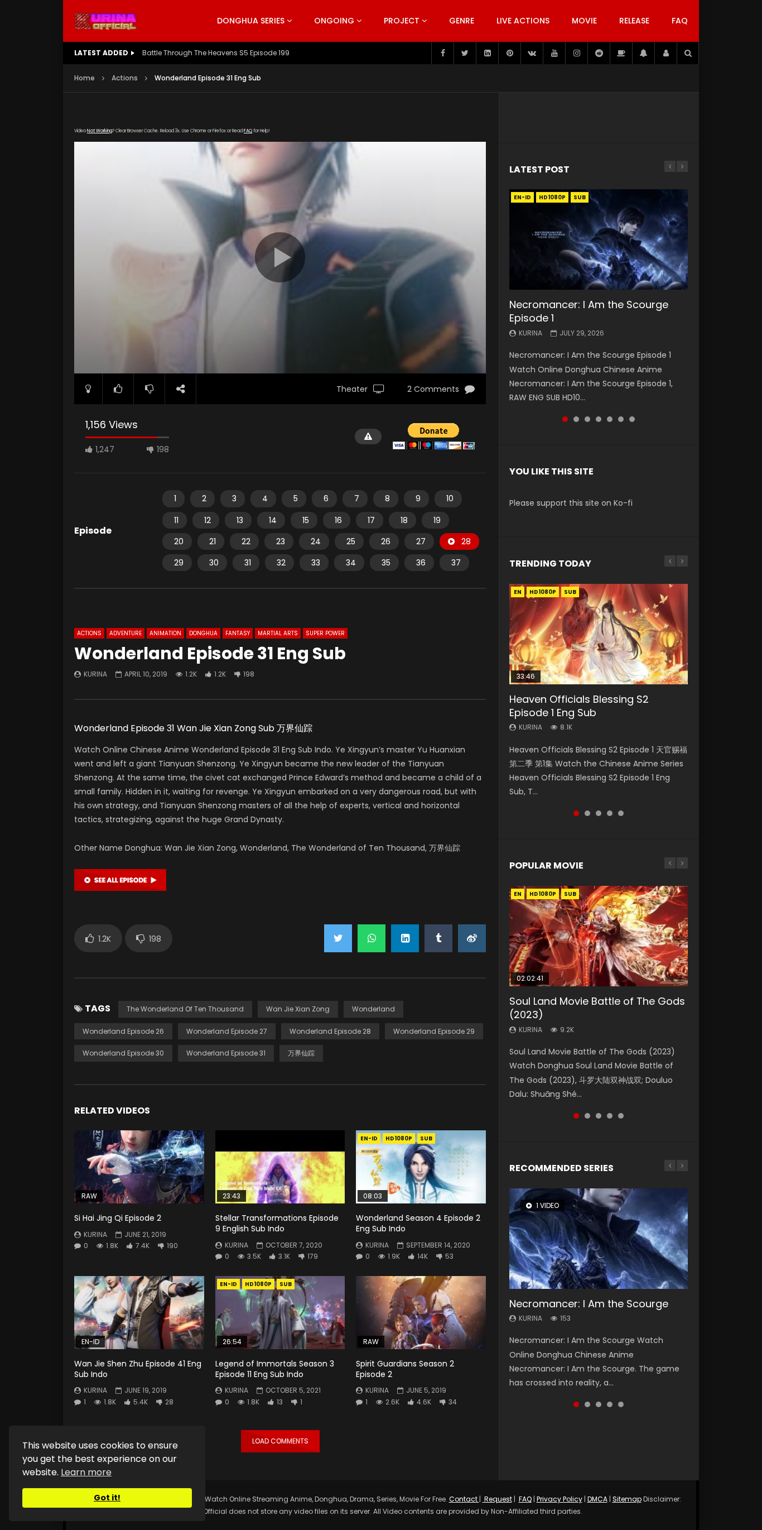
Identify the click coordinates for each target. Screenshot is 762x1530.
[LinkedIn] (487, 53)
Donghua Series (250, 20)
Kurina (95, 674)
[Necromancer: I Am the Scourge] (598, 1238)
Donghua (203, 633)
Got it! (107, 1497)
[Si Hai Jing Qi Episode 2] (139, 1166)
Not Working (99, 131)
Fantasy (237, 633)
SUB (426, 1138)
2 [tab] (576, 419)
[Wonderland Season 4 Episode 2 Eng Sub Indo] (421, 1166)
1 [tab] (565, 419)
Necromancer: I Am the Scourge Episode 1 (588, 311)
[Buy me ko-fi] (621, 53)
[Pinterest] (509, 53)
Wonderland (373, 1009)
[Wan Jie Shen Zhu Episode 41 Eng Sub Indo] (139, 1312)
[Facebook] (442, 53)
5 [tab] (610, 419)
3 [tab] (587, 419)
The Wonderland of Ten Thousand (185, 1009)
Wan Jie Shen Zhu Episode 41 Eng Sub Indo (137, 1369)
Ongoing (334, 20)
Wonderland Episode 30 (123, 1053)
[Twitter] (465, 53)
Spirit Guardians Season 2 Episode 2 (405, 1369)
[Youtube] (554, 53)
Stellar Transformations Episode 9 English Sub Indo (277, 1223)
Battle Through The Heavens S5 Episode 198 (216, 52)
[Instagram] (576, 53)
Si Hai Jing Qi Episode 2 (117, 1218)
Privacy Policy (559, 1499)
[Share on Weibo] (472, 938)
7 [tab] (632, 419)
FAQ (680, 20)
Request (497, 1499)
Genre (461, 20)
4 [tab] (598, 419)
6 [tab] (621, 419)
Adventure (125, 633)
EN (518, 592)
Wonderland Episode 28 (330, 1031)
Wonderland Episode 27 (226, 1031)
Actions (125, 78)
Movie (584, 20)
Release (634, 20)
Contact (464, 1499)
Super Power (325, 633)
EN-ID (369, 1138)
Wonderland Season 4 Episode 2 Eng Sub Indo (418, 1223)
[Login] (665, 53)
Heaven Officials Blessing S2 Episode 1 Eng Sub (579, 706)
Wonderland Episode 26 (123, 1031)
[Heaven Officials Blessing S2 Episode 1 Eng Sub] (598, 634)
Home (84, 78)
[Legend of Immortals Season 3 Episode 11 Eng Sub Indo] (280, 1312)
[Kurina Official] (105, 21)
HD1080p (398, 1138)
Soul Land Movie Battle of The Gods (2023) (597, 1007)
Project (401, 20)
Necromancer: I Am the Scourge (588, 1304)
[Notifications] (643, 53)
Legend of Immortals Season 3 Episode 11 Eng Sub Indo (274, 1369)
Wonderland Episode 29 (434, 1031)
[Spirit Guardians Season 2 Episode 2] (421, 1312)
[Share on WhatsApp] (371, 938)
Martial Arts (278, 633)
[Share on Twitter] (338, 938)
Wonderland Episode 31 (226, 1053)
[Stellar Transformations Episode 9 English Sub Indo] (280, 1166)
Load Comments (280, 1441)
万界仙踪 (301, 1053)
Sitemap (627, 1499)
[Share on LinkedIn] (405, 938)
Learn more (86, 1472)
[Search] (688, 53)
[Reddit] (598, 53)
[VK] (531, 53)
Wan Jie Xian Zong (298, 1009)
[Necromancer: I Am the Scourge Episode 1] (598, 239)
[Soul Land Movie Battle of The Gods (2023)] (598, 936)
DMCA (597, 1499)
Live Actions (522, 20)
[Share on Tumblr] (438, 938)
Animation (165, 633)
